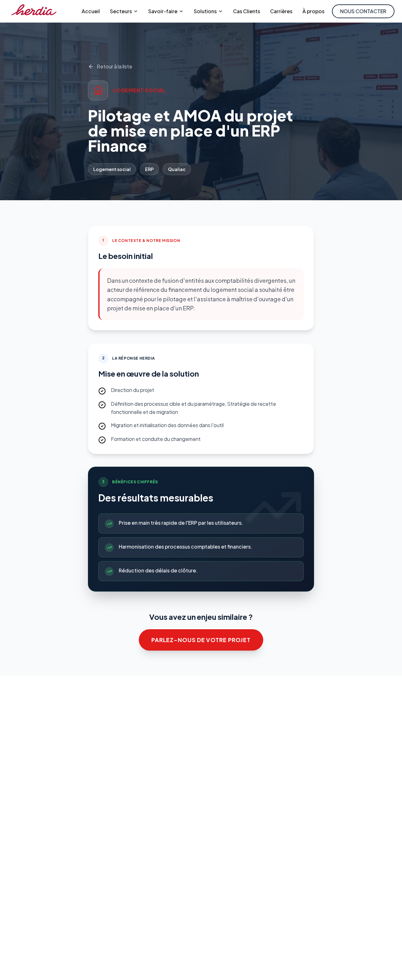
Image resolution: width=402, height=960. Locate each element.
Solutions (205, 11)
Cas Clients (246, 11)
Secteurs (121, 11)
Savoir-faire (162, 11)
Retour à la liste (114, 66)
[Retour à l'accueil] (34, 11)
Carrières (281, 11)
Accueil (91, 11)
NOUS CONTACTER (363, 11)
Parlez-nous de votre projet (201, 639)
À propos (313, 11)
